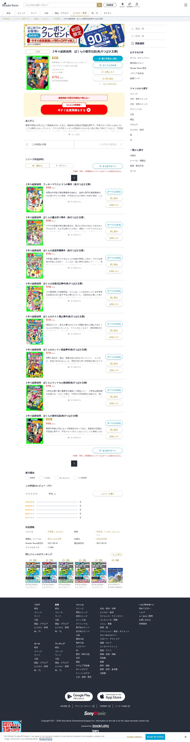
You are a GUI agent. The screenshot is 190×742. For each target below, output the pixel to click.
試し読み (109, 78)
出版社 (133, 155)
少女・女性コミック (139, 104)
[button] (122, 706)
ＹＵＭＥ (47, 478)
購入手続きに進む (109, 58)
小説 (132, 114)
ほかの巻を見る (110, 84)
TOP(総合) (6, 19)
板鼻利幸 (118, 587)
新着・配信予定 (137, 166)
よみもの (45, 19)
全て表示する (76, 202)
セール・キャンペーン (140, 58)
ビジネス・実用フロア (21, 19)
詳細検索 (110, 5)
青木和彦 (111, 587)
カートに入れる (109, 65)
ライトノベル (136, 109)
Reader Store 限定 (138, 68)
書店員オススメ (137, 63)
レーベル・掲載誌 (138, 160)
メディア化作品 (137, 73)
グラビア (134, 124)
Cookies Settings (134, 737)
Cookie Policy (46, 739)
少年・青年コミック (139, 99)
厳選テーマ (135, 78)
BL (131, 135)
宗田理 (32, 478)
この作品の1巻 (39, 144)
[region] (95, 737)
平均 (51, 494)
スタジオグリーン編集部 (34, 587)
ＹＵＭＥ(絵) (65, 62)
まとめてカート (109, 166)
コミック (134, 94)
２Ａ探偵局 (56, 19)
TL (131, 140)
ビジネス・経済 (137, 130)
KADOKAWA (101, 539)
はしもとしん (64, 478)
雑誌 (132, 119)
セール (133, 171)
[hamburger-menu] (185, 5)
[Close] (185, 737)
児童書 (35, 19)
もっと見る (75, 134)
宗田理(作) (56, 62)
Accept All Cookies (155, 737)
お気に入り (109, 72)
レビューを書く (58, 72)
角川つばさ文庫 (71, 66)
